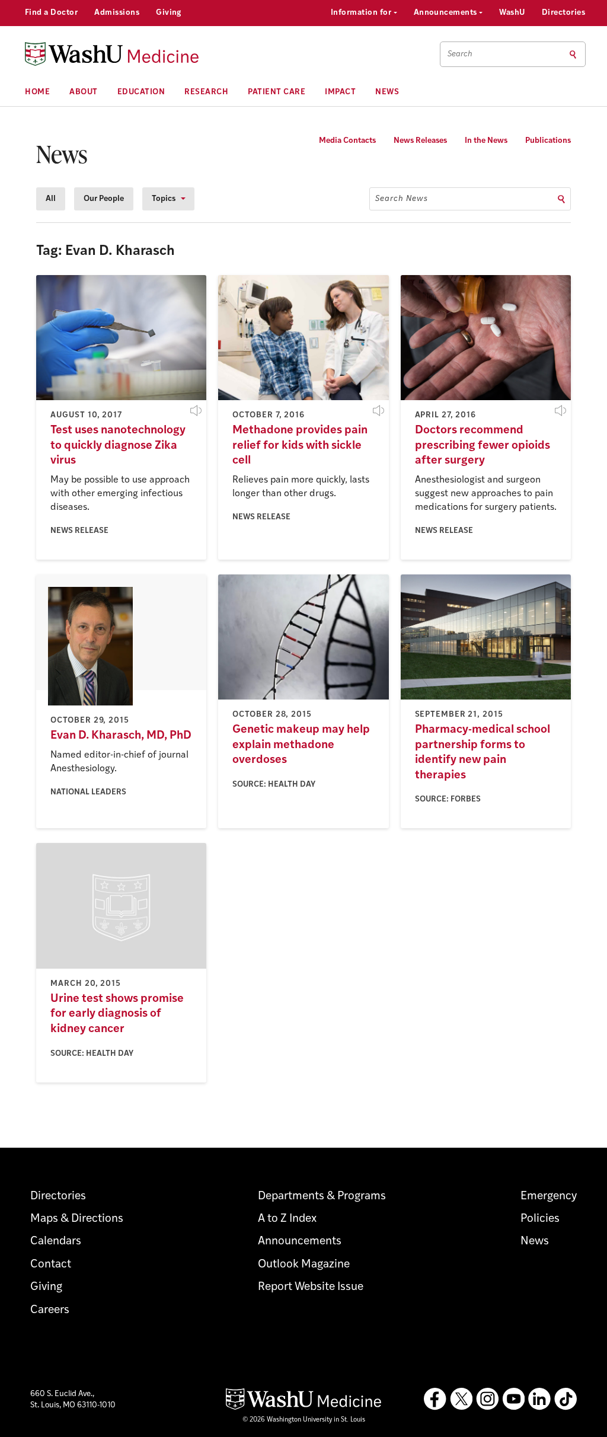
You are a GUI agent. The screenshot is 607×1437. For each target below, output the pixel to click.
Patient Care (276, 92)
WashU (512, 13)
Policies (540, 1219)
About (83, 92)
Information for (362, 13)
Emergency (548, 1196)
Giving (168, 13)
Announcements (447, 13)
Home (37, 92)
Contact (50, 1264)
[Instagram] (487, 1399)
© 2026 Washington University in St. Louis (303, 1420)
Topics (163, 199)
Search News (401, 199)
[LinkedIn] (539, 1399)
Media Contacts (347, 141)
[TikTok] (565, 1399)
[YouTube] (513, 1399)
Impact (340, 92)
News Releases (420, 141)
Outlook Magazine (304, 1264)
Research (206, 92)
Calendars (55, 1241)
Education (141, 92)
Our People (104, 199)
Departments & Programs (322, 1196)
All (51, 199)
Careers (49, 1310)
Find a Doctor (51, 13)
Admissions (116, 13)
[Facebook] (435, 1399)
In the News (486, 141)
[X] (461, 1399)
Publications (548, 141)
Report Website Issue (310, 1287)
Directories (563, 13)
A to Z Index (287, 1219)
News (387, 92)
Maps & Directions (76, 1219)
